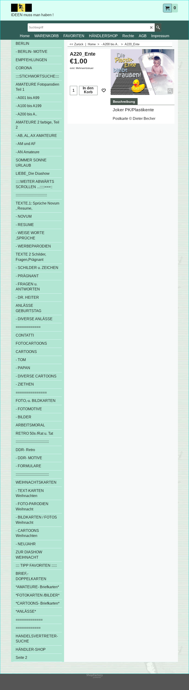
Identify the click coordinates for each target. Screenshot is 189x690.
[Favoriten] (103, 90)
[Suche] (158, 27)
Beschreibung (124, 101)
